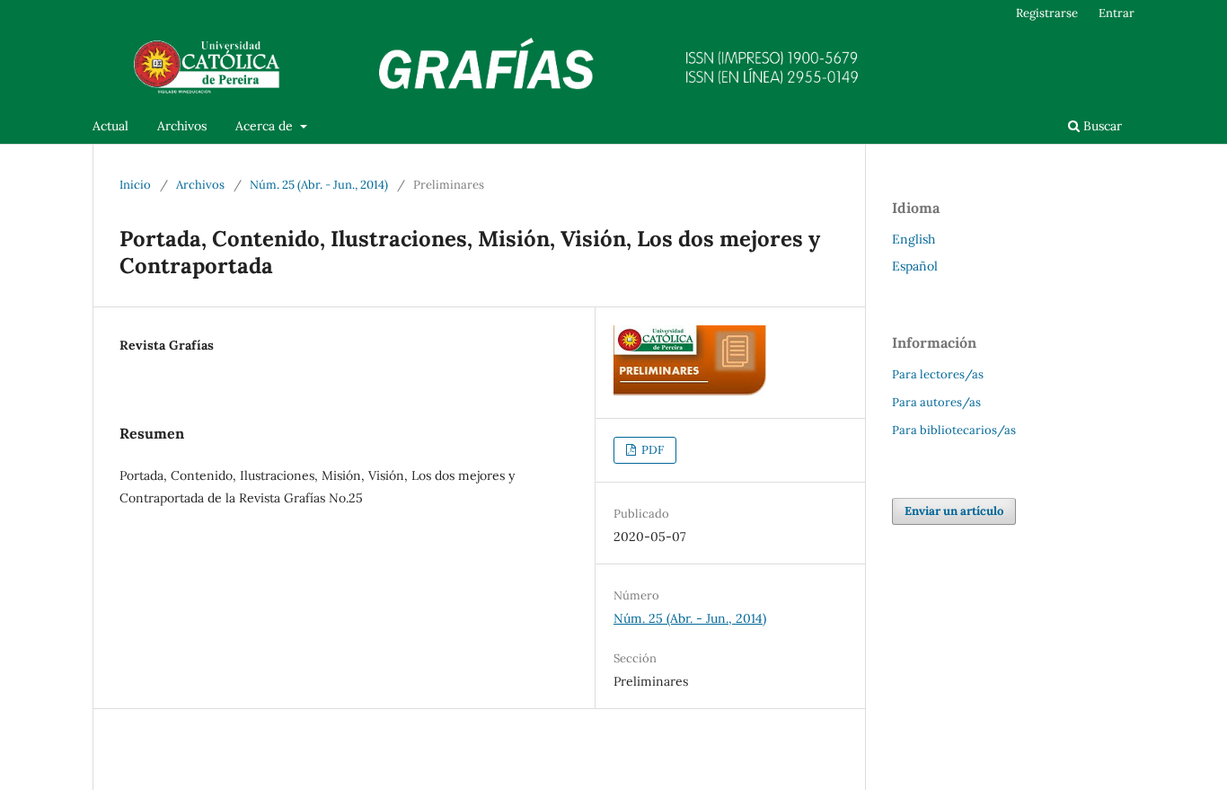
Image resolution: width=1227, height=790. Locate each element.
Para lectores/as (938, 374)
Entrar (1116, 13)
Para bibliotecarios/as (954, 430)
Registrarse (1047, 13)
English (913, 239)
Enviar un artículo (954, 511)
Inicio (135, 184)
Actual (110, 126)
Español (915, 266)
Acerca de (265, 126)
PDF (651, 449)
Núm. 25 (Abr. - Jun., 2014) (319, 184)
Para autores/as (936, 402)
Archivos (182, 126)
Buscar (1101, 126)
